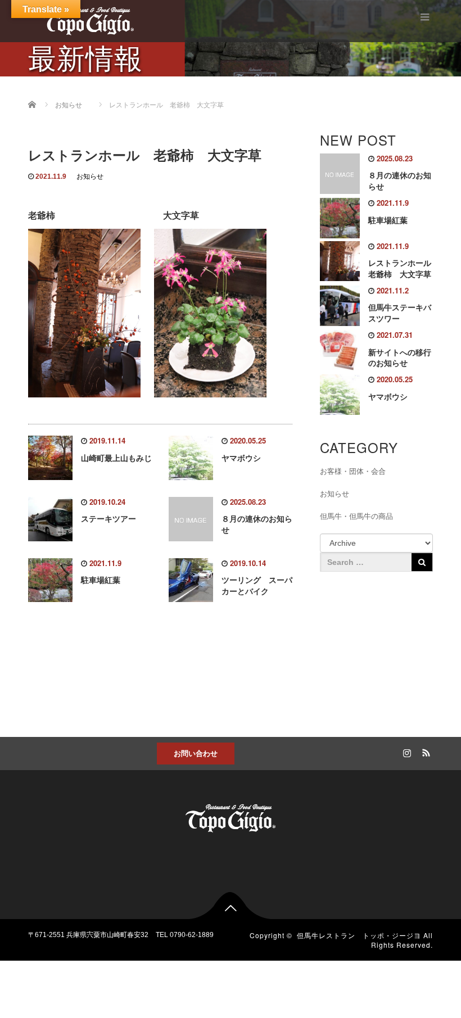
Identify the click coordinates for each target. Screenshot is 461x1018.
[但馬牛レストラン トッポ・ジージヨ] (89, 19)
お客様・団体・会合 (353, 471)
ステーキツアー (108, 518)
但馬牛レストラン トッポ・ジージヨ (359, 935)
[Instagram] (405, 751)
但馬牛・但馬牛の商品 (356, 516)
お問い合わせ (196, 753)
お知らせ (89, 176)
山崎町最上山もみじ (116, 458)
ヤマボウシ (241, 458)
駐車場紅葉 (100, 580)
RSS (424, 751)
